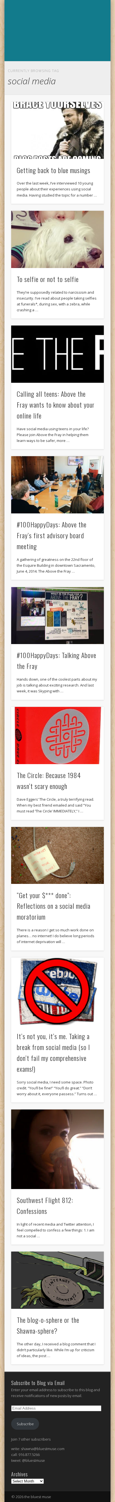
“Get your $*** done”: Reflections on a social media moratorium (53, 906)
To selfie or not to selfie (48, 279)
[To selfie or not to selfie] (57, 239)
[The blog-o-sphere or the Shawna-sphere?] (57, 1280)
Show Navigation (56, 67)
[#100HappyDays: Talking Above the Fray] (57, 615)
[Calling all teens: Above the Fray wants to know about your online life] (57, 354)
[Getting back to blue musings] (57, 130)
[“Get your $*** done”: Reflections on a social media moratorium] (57, 855)
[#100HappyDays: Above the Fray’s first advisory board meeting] (57, 484)
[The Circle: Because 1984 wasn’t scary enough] (57, 735)
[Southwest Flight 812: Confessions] (57, 1149)
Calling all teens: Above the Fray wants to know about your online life (56, 404)
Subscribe (25, 1423)
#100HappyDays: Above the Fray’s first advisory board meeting (52, 535)
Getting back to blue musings (53, 170)
